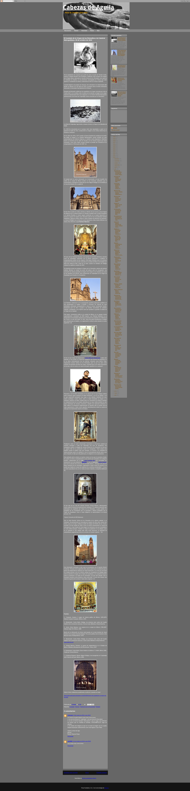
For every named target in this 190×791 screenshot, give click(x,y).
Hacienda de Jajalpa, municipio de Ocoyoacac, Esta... (117, 179)
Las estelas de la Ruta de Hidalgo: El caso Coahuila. (122, 39)
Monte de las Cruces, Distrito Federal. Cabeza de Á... (118, 192)
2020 (114, 136)
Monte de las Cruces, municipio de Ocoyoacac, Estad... (117, 199)
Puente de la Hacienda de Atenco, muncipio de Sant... (117, 259)
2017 (114, 142)
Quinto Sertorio (102, 462)
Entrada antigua (102, 772)
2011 (114, 155)
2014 (114, 149)
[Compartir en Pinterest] (93, 704)
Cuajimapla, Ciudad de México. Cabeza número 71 (117, 186)
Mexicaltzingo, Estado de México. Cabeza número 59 (117, 266)
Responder (70, 736)
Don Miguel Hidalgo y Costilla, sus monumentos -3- (117, 303)
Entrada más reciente (71, 772)
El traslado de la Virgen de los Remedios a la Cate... (118, 217)
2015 (114, 147)
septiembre (117, 165)
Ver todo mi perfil (115, 130)
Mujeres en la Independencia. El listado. (121, 79)
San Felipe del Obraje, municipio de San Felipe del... (117, 348)
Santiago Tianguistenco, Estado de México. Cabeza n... (118, 245)
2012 (114, 153)
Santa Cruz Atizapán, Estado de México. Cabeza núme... (118, 252)
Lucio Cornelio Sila (89, 460)
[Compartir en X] (90, 704)
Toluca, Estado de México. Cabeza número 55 (118, 291)
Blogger (106, 788)
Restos (92, 30)
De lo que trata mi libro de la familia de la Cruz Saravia (122, 93)
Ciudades (72, 706)
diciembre (116, 158)
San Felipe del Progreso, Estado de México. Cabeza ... (117, 340)
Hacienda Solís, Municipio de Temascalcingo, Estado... (118, 386)
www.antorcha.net (68, 642)
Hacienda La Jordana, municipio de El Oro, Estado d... (118, 375)
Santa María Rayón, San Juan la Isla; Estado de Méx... (117, 238)
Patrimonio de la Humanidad (87, 706)
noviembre (117, 160)
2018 (114, 140)
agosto (116, 167)
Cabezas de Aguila (88, 7)
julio (115, 169)
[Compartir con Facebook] (92, 704)
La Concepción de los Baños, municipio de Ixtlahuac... (118, 328)
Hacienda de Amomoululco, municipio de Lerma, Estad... (118, 172)
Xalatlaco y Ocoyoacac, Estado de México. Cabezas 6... (117, 231)
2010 (114, 157)
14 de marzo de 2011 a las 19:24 (82, 715)
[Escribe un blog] (89, 704)
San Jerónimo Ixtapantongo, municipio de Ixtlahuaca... (118, 309)
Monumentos (67, 30)
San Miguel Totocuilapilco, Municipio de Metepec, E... (118, 272)
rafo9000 (70, 741)
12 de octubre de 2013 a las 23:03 (82, 741)
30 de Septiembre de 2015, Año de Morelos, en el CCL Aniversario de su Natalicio (122, 53)
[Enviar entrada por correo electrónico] (85, 704)
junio (115, 391)
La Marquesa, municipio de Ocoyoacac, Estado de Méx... (117, 211)
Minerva (84, 462)
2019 (114, 138)
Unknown (70, 715)
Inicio (87, 772)
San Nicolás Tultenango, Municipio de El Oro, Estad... (118, 380)
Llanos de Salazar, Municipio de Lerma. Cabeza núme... (118, 224)
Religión (98, 706)
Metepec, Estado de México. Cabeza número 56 (118, 285)
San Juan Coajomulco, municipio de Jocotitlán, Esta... (117, 355)
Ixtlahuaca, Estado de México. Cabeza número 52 (117, 316)
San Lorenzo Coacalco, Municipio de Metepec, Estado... (117, 279)
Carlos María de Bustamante (92, 357)
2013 (114, 151)
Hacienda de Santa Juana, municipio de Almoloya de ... (118, 297)
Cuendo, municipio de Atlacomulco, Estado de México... (117, 369)
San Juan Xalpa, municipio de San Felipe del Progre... (118, 334)
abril (115, 395)
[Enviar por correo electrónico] (88, 704)
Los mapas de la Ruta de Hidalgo (121, 66)
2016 (114, 145)
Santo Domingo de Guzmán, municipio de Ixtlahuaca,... (117, 322)
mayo (115, 393)
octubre (116, 163)
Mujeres (76, 30)
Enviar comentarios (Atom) (89, 778)
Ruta (98, 30)
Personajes (84, 30)
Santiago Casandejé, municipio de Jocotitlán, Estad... (117, 362)
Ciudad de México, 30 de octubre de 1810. (118, 205)
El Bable (115, 128)
